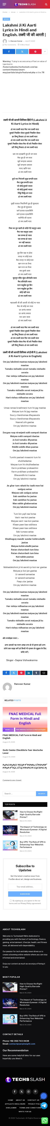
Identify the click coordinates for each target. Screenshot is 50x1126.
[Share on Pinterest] (35, 51)
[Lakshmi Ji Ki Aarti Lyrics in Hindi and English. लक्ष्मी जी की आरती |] (25, 88)
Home (10, 1100)
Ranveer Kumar (16, 41)
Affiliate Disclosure (15, 1104)
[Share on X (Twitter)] (22, 51)
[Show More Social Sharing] (44, 51)
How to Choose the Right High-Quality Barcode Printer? (31, 814)
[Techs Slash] (25, 4)
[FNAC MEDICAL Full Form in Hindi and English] (25, 719)
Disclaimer (11, 1108)
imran (6, 19)
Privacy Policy (26, 903)
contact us (33, 1100)
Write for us (25, 1112)
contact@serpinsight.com (22, 1044)
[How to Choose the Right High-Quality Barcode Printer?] (10, 815)
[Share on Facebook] (9, 51)
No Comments (10, 45)
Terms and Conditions (30, 1108)
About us (20, 1100)
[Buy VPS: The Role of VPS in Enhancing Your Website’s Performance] (10, 845)
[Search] (46, 4)
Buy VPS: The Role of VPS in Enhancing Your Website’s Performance (33, 844)
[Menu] (4, 4)
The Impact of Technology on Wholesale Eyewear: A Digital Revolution (33, 829)
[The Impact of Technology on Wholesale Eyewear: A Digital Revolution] (10, 830)
